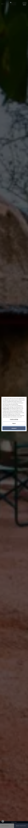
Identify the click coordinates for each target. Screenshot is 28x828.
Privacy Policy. (6, 408)
